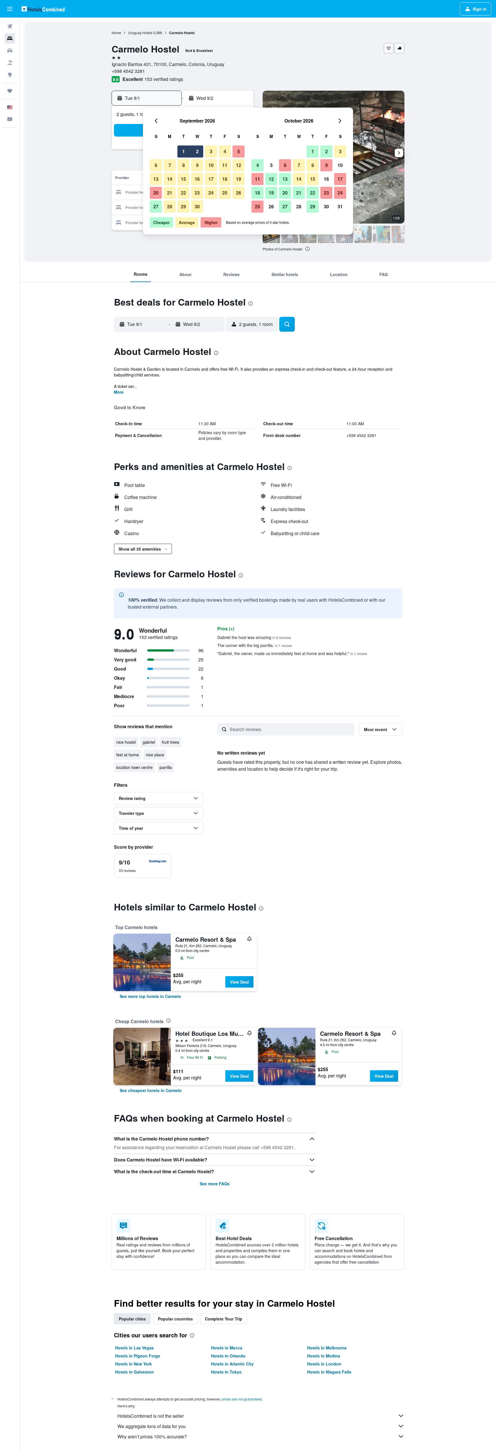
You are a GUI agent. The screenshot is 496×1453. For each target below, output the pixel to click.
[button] (9, 9)
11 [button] (224, 165)
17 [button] (211, 179)
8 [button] (183, 165)
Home (116, 32)
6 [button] (156, 165)
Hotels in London (324, 1364)
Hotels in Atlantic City (232, 1364)
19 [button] (238, 179)
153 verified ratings (163, 79)
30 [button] (197, 206)
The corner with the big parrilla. (254, 645)
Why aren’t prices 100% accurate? (152, 1436)
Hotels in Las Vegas (134, 1348)
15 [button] (183, 179)
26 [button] (238, 192)
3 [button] (211, 151)
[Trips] (9, 91)
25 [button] (224, 192)
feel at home (127, 754)
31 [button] (340, 206)
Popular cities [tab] (132, 1319)
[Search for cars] (9, 50)
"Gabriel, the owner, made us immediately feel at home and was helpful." (292, 653)
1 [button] (183, 151)
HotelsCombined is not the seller (150, 1416)
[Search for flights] (9, 26)
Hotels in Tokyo (226, 1372)
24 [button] (211, 192)
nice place (155, 754)
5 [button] (238, 151)
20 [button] (155, 192)
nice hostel (126, 742)
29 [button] (183, 206)
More (119, 392)
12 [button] (238, 165)
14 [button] (169, 179)
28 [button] (169, 206)
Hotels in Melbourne (327, 1348)
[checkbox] (142, 866)
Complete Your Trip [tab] (223, 1319)
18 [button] (224, 179)
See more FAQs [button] (215, 1183)
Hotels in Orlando (228, 1356)
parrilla (166, 767)
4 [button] (225, 151)
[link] (150, 996)
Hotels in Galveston (134, 1372)
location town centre (134, 767)
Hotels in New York (133, 1364)
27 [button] (155, 206)
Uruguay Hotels (140, 32)
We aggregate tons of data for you (151, 1426)
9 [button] (197, 165)
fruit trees (170, 742)
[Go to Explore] (9, 74)
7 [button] (169, 165)
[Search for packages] (9, 62)
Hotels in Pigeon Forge (137, 1356)
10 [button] (211, 165)
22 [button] (183, 192)
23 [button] (197, 192)
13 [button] (155, 179)
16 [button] (197, 179)
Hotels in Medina (323, 1356)
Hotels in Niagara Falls (329, 1372)
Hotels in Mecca (226, 1348)
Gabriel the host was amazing (254, 637)
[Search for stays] (9, 38)
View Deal (239, 982)
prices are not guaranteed (242, 1398)
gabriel (149, 742)
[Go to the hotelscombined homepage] (43, 8)
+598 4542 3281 (128, 71)
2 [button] (197, 151)
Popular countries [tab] (175, 1319)
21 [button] (169, 192)
